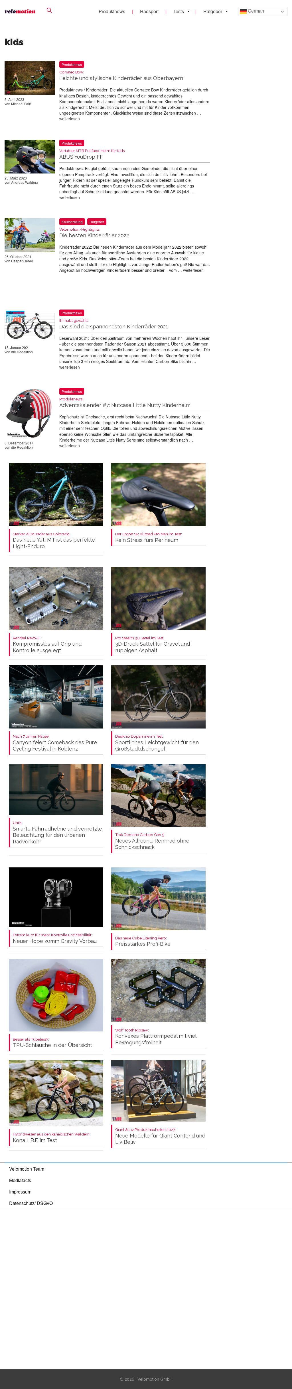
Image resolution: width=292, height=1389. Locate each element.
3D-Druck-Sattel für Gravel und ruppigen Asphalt (152, 644)
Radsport (149, 11)
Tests (178, 11)
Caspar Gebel (22, 260)
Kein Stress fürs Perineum (148, 537)
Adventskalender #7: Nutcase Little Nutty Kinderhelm (124, 402)
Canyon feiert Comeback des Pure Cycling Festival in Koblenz (55, 743)
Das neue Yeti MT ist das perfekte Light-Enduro (54, 540)
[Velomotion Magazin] (20, 11)
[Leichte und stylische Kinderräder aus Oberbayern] (30, 79)
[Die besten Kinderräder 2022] (30, 236)
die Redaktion (22, 351)
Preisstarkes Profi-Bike (143, 941)
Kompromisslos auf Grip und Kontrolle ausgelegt (47, 644)
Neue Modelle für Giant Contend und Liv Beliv (160, 1136)
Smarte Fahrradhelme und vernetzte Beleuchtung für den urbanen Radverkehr (57, 833)
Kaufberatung (72, 221)
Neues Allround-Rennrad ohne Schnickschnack (152, 841)
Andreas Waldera (24, 182)
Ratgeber (212, 11)
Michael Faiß (21, 103)
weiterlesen (69, 118)
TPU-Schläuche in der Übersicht (52, 1042)
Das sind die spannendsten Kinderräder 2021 (113, 324)
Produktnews (112, 11)
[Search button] (49, 10)
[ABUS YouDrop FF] (30, 157)
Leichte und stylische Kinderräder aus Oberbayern (121, 75)
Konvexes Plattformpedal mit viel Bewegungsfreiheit (155, 1036)
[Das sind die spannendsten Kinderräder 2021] (30, 327)
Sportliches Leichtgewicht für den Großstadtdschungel (157, 743)
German (255, 11)
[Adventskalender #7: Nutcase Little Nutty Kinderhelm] (30, 414)
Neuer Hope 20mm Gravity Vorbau (55, 938)
